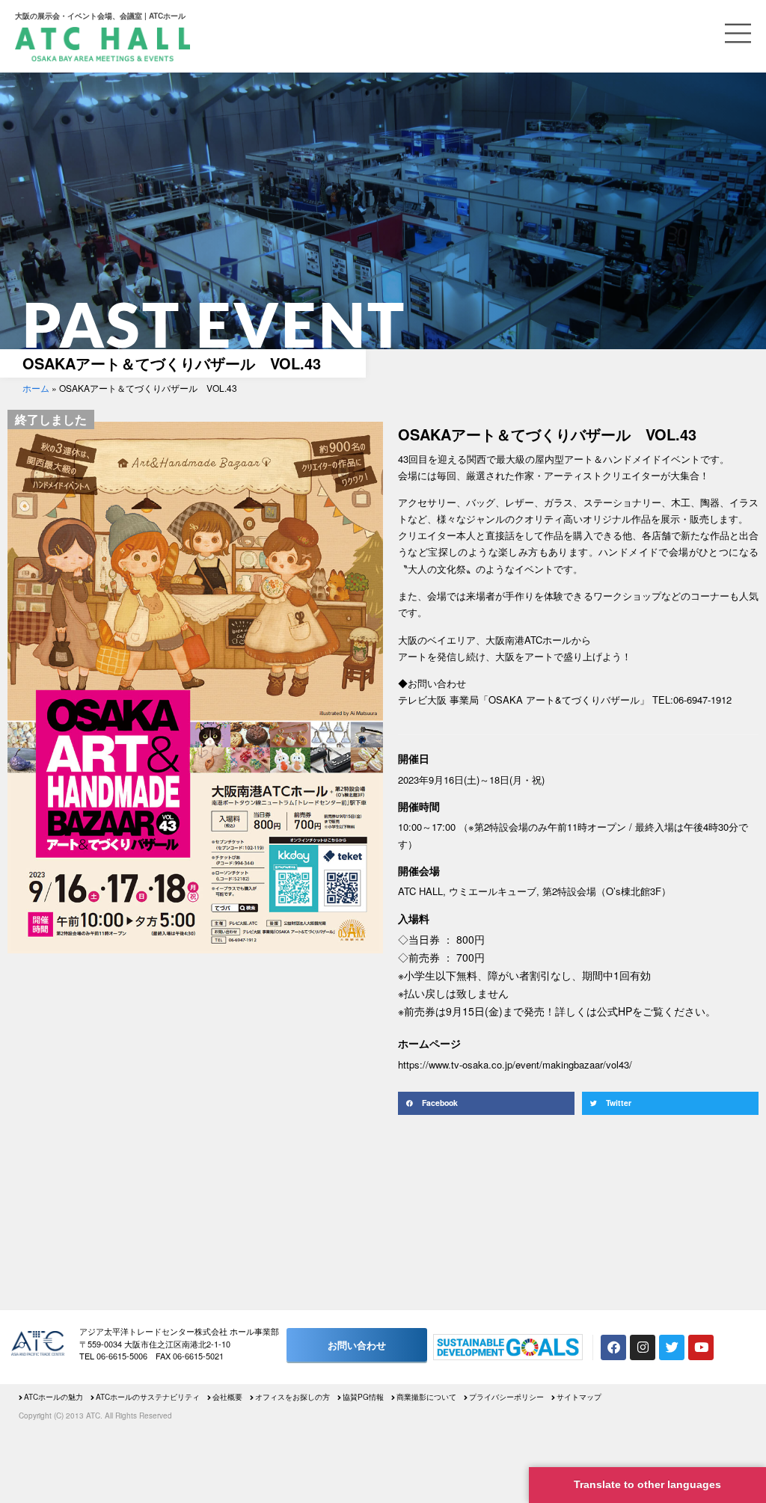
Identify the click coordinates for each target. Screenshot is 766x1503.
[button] (486, 1104)
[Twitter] (671, 1347)
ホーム (35, 387)
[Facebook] (613, 1347)
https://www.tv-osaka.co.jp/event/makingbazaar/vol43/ (515, 1064)
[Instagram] (642, 1347)
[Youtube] (701, 1347)
